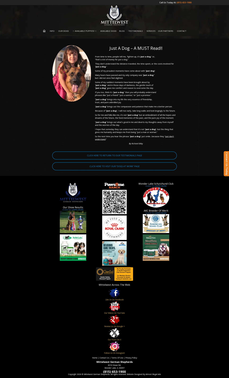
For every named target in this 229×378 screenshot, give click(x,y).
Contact (181, 31)
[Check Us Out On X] (114, 333)
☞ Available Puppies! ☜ (84, 31)
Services (150, 31)
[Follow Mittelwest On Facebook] (114, 293)
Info (51, 31)
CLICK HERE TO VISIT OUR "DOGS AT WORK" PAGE (115, 166)
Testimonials (135, 31)
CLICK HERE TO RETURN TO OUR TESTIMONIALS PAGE (114, 155)
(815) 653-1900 (184, 2)
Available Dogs (108, 31)
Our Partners (165, 31)
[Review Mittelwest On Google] (114, 319)
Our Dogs (63, 31)
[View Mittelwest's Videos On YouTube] (114, 306)
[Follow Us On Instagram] (114, 346)
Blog (122, 31)
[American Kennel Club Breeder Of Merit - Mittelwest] (156, 223)
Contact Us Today (227, 163)
